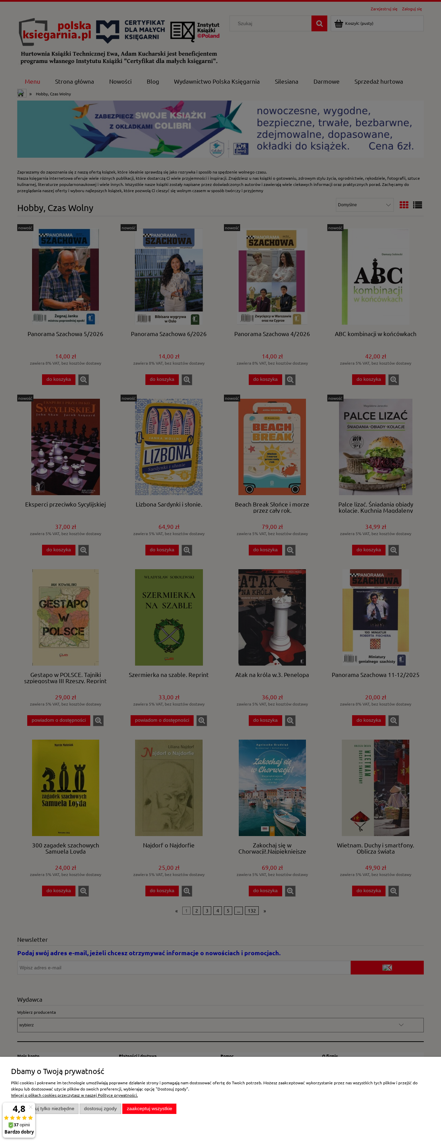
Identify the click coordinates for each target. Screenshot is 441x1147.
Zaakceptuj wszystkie (149, 1108)
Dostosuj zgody (100, 1108)
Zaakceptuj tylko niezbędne (45, 1108)
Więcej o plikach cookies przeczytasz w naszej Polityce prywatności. (74, 1095)
